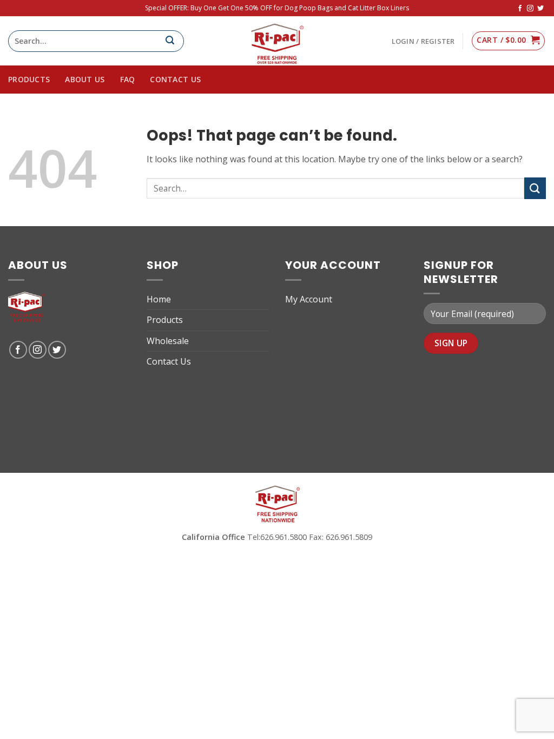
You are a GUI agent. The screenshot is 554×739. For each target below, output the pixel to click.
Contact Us (175, 79)
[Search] (174, 41)
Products (165, 320)
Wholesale (168, 341)
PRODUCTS (29, 79)
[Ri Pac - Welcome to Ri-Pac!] (277, 40)
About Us (84, 79)
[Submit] (535, 188)
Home (159, 299)
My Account (308, 299)
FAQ (127, 79)
